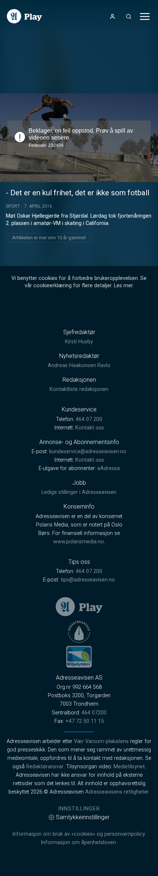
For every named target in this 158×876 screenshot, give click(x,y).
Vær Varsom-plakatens (101, 741)
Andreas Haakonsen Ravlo (79, 365)
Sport (13, 206)
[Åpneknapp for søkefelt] (128, 16)
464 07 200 (89, 419)
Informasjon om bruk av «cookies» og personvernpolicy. (79, 834)
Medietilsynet (129, 767)
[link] (24, 16)
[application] (79, 137)
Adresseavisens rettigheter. (117, 792)
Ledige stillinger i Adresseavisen (79, 492)
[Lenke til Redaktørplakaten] (79, 632)
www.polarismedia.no (78, 542)
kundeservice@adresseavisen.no (87, 451)
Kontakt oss (89, 428)
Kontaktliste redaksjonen (79, 389)
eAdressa (108, 468)
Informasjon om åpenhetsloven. (79, 842)
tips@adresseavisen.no (88, 580)
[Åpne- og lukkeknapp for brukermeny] (112, 16)
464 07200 (94, 713)
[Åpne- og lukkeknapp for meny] (144, 16)
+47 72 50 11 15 (84, 721)
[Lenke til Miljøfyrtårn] (79, 657)
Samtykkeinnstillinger (82, 817)
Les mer (123, 285)
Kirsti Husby (79, 342)
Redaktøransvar (45, 767)
